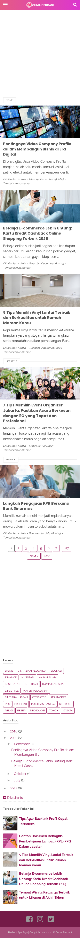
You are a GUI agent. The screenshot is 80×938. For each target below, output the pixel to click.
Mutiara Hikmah (16, 697)
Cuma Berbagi (64, 932)
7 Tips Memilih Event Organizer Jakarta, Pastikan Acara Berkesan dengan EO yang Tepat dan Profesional (37, 413)
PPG (7, 703)
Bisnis (9, 100)
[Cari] (75, 4)
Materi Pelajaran (35, 690)
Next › (34, 556)
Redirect (65, 703)
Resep (21, 710)
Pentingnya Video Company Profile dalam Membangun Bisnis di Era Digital (37, 149)
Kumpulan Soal (53, 683)
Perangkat (58, 697)
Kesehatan (13, 683)
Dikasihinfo (15, 798)
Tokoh (53, 710)
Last (47, 556)
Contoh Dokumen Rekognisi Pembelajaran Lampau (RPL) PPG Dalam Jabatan (45, 841)
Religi (9, 710)
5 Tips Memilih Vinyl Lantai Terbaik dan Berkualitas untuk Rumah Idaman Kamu (36, 317)
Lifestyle (11, 361)
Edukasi (56, 670)
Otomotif (39, 697)
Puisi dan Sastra (43, 703)
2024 (14, 788)
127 (67, 548)
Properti (20, 703)
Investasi (27, 677)
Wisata (68, 710)
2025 (14, 738)
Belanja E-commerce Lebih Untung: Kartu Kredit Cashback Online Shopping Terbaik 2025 (37, 233)
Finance (11, 459)
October (20, 774)
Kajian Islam (47, 677)
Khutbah (31, 683)
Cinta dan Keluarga (32, 670)
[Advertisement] (40, 57)
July (17, 780)
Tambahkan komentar (16, 183)
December (22, 744)
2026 (14, 731)
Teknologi (37, 710)
